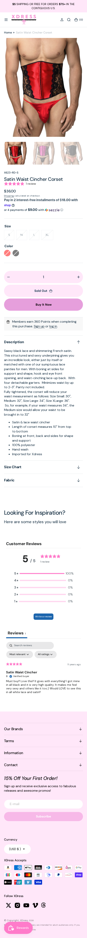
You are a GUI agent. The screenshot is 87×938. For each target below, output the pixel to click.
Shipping (9, 195)
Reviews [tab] (17, 633)
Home (8, 32)
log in (53, 326)
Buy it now (44, 305)
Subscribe (43, 816)
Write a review (43, 616)
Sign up (39, 326)
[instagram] (17, 905)
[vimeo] (35, 905)
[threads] (44, 905)
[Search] (69, 20)
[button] (6, 20)
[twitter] (8, 905)
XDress (24, 920)
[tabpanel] (43, 672)
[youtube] (26, 905)
